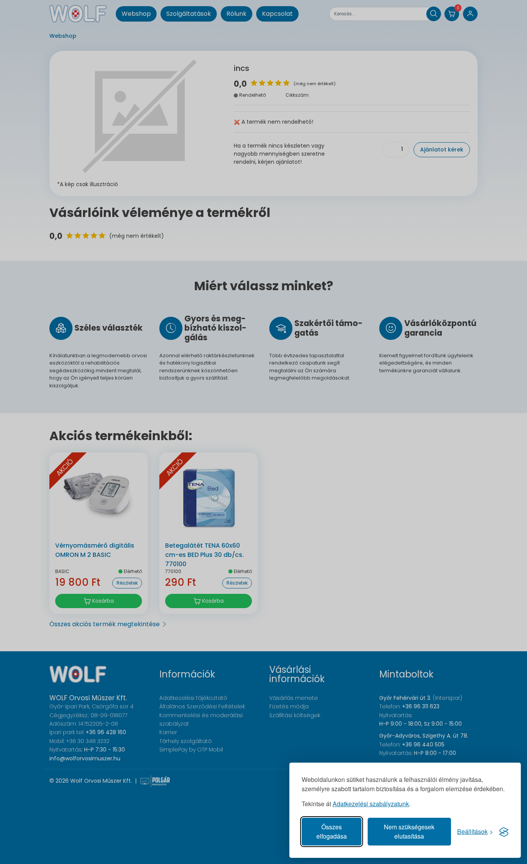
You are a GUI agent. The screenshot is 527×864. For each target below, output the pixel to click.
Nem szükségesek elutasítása (409, 831)
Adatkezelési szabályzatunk (371, 803)
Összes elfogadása (331, 831)
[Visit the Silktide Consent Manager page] (503, 831)
